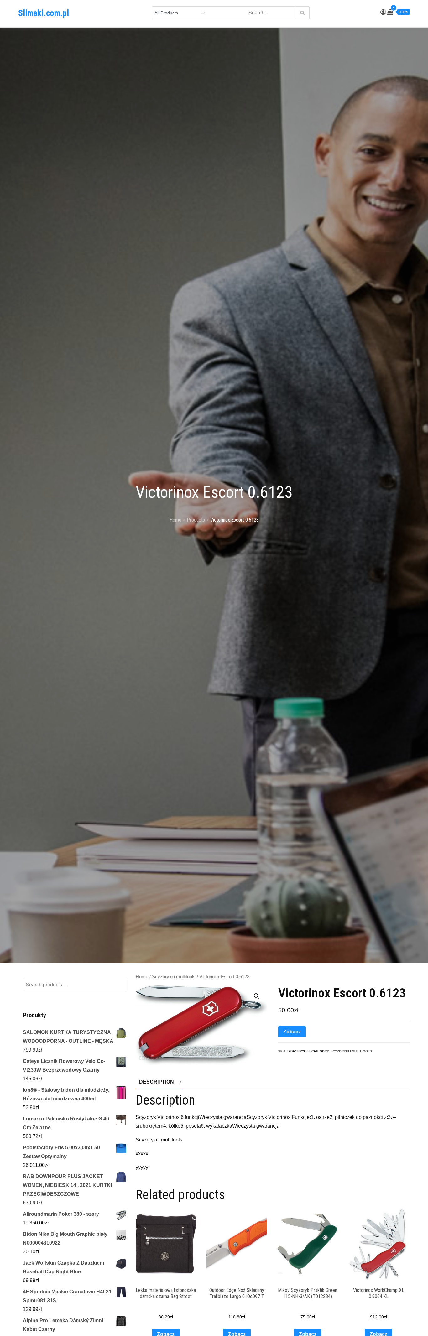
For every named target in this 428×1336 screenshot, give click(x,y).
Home (142, 976)
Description (156, 1081)
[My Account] (383, 12)
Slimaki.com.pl (43, 13)
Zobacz (292, 1031)
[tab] (159, 1082)
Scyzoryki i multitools (174, 976)
